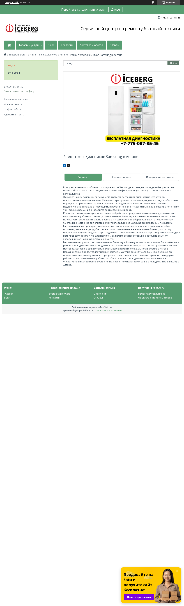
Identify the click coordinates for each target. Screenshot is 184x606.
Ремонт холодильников (151, 293)
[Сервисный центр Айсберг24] (22, 28)
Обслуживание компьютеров (155, 297)
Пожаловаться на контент (109, 310)
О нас (50, 45)
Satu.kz (108, 307)
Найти (173, 63)
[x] (68, 166)
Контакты (67, 45)
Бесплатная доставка (15, 99)
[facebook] (64, 166)
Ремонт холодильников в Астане (49, 54)
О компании (100, 293)
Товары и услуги (29, 45)
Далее (115, 9)
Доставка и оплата (91, 45)
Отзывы (114, 45)
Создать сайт (12, 2)
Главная (8, 293)
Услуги (7, 297)
